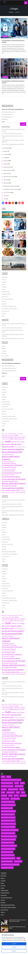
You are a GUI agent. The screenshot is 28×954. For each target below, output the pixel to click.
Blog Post (4, 353)
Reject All (14, 951)
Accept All (14, 943)
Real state (6, 183)
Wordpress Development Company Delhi (9, 492)
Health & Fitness (7, 167)
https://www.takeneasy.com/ (8, 112)
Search (3, 121)
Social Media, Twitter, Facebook (11, 189)
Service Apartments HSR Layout (9, 463)
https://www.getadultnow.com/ (9, 370)
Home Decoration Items (9, 176)
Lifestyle (6, 179)
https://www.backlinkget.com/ (9, 368)
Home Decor (6, 173)
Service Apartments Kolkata (11, 477)
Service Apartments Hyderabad (9, 467)
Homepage (11, 12)
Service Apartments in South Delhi (12, 472)
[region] (14, 943)
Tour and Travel (7, 192)
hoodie (18, 441)
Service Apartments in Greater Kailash (9, 469)
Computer (6, 154)
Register (4, 348)
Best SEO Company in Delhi (6, 435)
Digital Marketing (17, 437)
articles (6, 433)
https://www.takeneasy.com (8, 365)
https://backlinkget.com (7, 114)
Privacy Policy (5, 355)
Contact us (4, 351)
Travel (5, 198)
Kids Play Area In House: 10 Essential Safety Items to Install (17, 920)
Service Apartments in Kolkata (8, 470)
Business (6, 151)
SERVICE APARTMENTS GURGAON (11, 457)
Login (3, 346)
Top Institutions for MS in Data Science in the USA (13, 41)
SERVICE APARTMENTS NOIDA (13, 483)
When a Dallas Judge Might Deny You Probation (13, 144)
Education (5, 36)
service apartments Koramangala (13, 479)
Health (8, 441)
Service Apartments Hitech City (8, 461)
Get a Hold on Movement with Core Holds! (12, 133)
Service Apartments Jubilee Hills (8, 474)
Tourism (5, 195)
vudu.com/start (22, 490)
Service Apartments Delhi (12, 452)
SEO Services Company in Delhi (20, 446)
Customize (14, 947)
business (17, 435)
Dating (5, 157)
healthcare (13, 441)
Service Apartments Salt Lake (9, 485)
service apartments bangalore (13, 449)
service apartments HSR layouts (12, 465)
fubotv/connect (21, 438)
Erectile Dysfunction (5, 438)
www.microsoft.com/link (20, 492)
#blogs (3, 433)
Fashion (5, 164)
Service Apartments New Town (9, 481)
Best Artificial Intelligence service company (15, 433)
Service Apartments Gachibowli (7, 454)
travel (3, 490)
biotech (12, 435)
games (3, 441)
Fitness (16, 438)
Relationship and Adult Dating (10, 186)
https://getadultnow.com (7, 116)
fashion (12, 438)
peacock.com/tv (16, 444)
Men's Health (6, 444)
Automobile (6, 148)
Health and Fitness (8, 170)
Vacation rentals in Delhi (12, 490)
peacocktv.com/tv (8, 447)
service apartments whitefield (13, 488)
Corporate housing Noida (7, 437)
